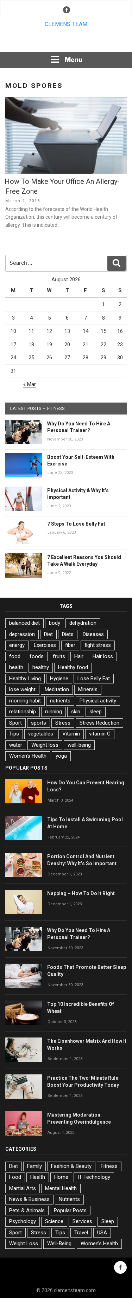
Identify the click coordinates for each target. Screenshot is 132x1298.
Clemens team (66, 24)
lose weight (22, 689)
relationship (22, 711)
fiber (70, 645)
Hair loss (103, 656)
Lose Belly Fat (93, 678)
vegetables (40, 734)
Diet (48, 634)
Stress (62, 723)
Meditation (57, 689)
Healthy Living (25, 678)
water (15, 745)
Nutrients (69, 1199)
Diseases (93, 634)
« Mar (29, 384)
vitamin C (100, 734)
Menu (73, 59)
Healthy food (73, 667)
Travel (81, 1232)
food (14, 656)
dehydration (82, 623)
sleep (95, 711)
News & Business (29, 1199)
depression (22, 634)
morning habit (25, 701)
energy (17, 645)
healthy (40, 667)
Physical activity (98, 701)
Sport (15, 723)
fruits (59, 656)
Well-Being (59, 1243)
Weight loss (44, 745)
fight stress (97, 645)
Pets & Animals (27, 1210)
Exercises (45, 645)
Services (82, 1221)
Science (54, 1221)
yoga (61, 756)
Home (61, 1177)
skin (75, 711)
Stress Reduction (99, 723)
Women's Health (27, 756)
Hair (78, 656)
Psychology (22, 1221)
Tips (14, 734)
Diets (68, 634)
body (54, 623)
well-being (79, 745)
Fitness (109, 1166)
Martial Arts (22, 1188)
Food (15, 1177)
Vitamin (71, 734)
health (16, 667)
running (53, 711)
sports (38, 723)
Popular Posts (70, 1210)
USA (102, 1232)
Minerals (88, 689)
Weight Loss (23, 1243)
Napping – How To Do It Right (81, 893)
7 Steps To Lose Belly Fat (76, 524)
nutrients (60, 701)
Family (34, 1166)
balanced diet (24, 623)
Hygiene (59, 678)
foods (37, 656)
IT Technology (93, 1177)
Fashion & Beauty (71, 1166)
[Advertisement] (66, 42)
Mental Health (61, 1188)
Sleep (107, 1221)
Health (37, 1177)
